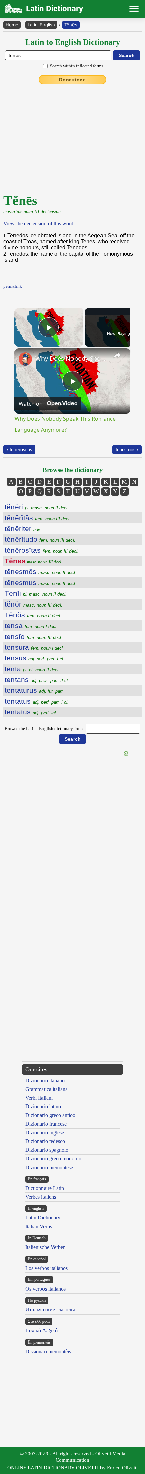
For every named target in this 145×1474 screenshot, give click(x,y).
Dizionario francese (46, 1124)
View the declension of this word (38, 223)
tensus (34, 658)
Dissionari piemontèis (48, 1351)
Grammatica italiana (46, 1089)
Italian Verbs (38, 1226)
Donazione (72, 79)
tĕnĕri (37, 507)
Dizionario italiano (45, 1080)
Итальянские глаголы (50, 1310)
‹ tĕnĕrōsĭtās (19, 449)
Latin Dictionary (42, 1217)
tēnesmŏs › (127, 449)
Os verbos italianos (45, 1289)
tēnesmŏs (40, 572)
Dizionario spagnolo (46, 1150)
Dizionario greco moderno (53, 1158)
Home (12, 24)
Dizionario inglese (44, 1133)
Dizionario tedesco (45, 1141)
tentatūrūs (34, 690)
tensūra (34, 647)
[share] (117, 355)
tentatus (37, 701)
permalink (12, 286)
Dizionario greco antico (50, 1115)
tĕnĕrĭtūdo (40, 539)
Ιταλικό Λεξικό (41, 1330)
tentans (37, 679)
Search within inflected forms (76, 65)
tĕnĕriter (23, 528)
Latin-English (41, 24)
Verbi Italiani (39, 1098)
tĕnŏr (33, 604)
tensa (31, 625)
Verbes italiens (40, 1197)
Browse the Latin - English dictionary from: (44, 728)
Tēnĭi (36, 593)
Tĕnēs (70, 24)
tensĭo (33, 636)
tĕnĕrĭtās (38, 518)
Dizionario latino (43, 1106)
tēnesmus (40, 582)
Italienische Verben (45, 1247)
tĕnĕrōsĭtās (42, 550)
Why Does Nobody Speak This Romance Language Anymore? (71, 358)
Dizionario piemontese (49, 1167)
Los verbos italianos (46, 1268)
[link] (25, 359)
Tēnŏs (33, 615)
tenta (32, 669)
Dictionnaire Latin (44, 1188)
